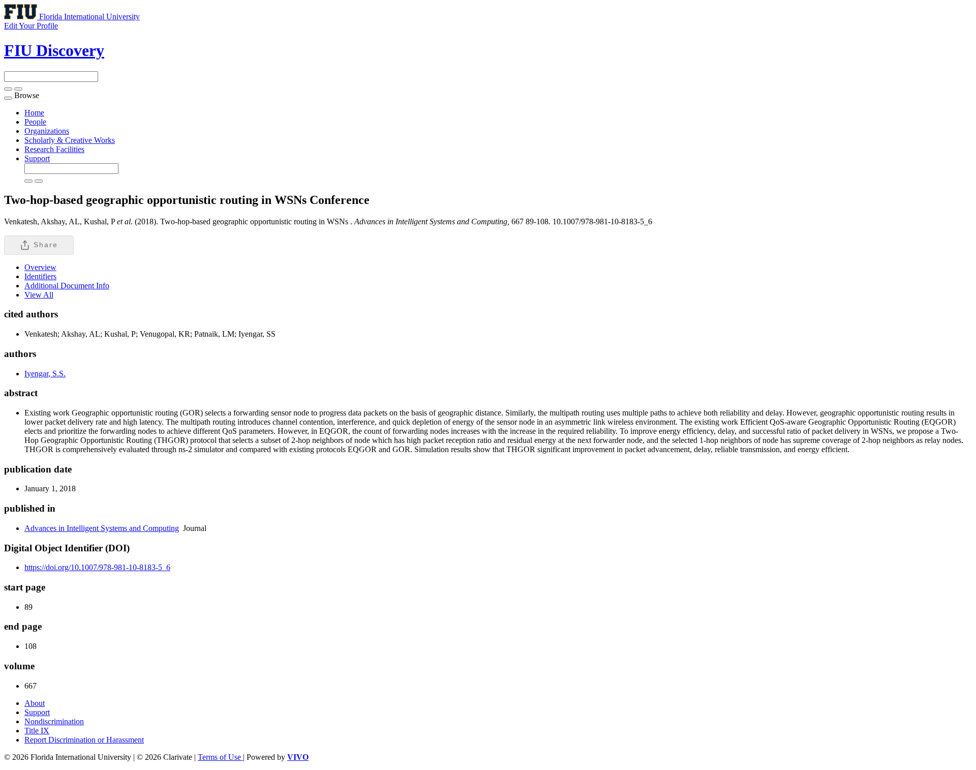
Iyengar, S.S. (45, 373)
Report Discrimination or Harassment (84, 739)
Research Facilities (54, 149)
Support (37, 158)
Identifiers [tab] (40, 276)
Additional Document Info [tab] (66, 285)
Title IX (36, 730)
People (35, 121)
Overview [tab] (40, 267)
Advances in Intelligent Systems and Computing (101, 528)
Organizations (46, 131)
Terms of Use (220, 757)
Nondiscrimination (54, 721)
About (34, 703)
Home (34, 112)
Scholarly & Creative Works (69, 140)
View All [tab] (38, 294)
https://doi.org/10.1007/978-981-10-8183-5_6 (97, 567)
